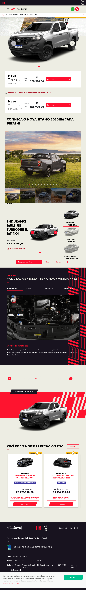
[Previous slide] (13, 43)
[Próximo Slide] (70, 378)
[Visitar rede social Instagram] (77, 528)
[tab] (39, 66)
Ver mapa (72, 566)
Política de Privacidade (11, 583)
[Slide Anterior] (9, 378)
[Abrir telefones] (77, 9)
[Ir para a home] (23, 9)
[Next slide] (72, 43)
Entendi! (73, 577)
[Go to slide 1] (38, 378)
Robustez (29, 288)
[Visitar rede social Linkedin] (70, 528)
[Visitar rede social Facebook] (73, 528)
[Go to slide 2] (40, 378)
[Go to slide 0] (35, 378)
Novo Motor (12, 288)
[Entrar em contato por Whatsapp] (72, 9)
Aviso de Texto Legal (14, 570)
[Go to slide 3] (42, 378)
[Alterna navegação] (8, 9)
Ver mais (73, 446)
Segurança (49, 288)
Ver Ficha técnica (17, 249)
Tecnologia (68, 288)
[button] (12, 195)
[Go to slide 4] (44, 378)
